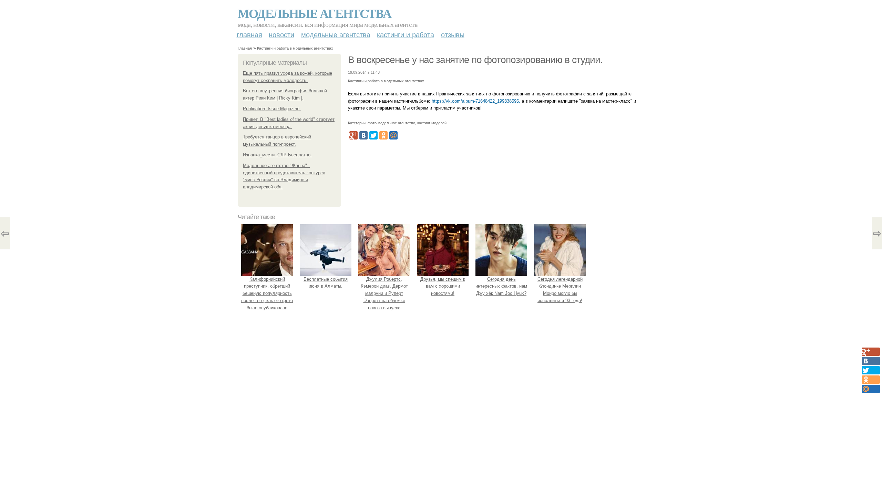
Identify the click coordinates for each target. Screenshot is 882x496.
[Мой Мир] (393, 135)
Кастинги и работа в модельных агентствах (295, 48)
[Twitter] (373, 135)
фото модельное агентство (391, 123)
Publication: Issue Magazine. (272, 108)
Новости (281, 35)
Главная (249, 35)
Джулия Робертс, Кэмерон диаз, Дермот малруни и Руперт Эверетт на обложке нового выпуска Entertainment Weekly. (384, 297)
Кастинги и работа (405, 35)
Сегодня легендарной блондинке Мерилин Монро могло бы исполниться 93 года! (560, 290)
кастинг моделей (432, 123)
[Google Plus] (353, 135)
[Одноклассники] (383, 135)
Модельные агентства (314, 13)
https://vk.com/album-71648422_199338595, (476, 101)
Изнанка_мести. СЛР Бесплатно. (277, 154)
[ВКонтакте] (363, 135)
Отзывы (452, 35)
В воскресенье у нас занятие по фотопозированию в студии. (475, 59)
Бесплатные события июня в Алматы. (326, 283)
